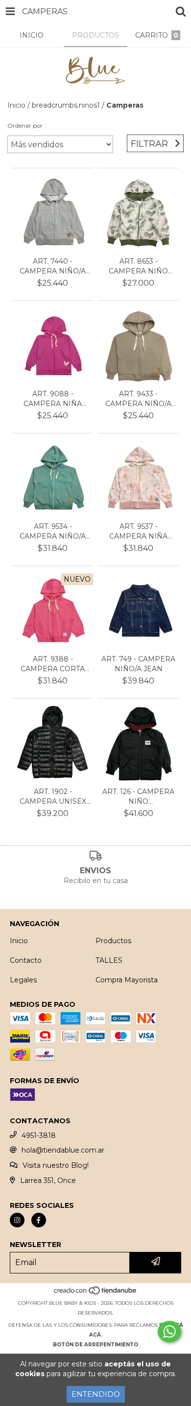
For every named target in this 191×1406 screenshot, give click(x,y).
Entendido (96, 1394)
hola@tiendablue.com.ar (63, 1150)
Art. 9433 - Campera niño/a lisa (138, 398)
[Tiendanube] (96, 1293)
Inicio (16, 105)
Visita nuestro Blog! (56, 1165)
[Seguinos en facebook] (38, 1220)
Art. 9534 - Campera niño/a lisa (53, 531)
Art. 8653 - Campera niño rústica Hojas (138, 266)
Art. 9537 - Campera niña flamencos (138, 531)
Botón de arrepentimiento (95, 1344)
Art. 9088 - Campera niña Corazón (53, 398)
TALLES (109, 960)
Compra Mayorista (127, 979)
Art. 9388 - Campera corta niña (53, 664)
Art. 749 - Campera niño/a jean (138, 664)
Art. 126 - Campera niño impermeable (138, 796)
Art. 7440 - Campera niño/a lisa (53, 266)
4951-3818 (39, 1135)
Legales (23, 979)
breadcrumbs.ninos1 (66, 105)
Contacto (26, 960)
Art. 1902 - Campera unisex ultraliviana (53, 796)
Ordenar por (25, 125)
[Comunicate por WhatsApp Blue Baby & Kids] (169, 1331)
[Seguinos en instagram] (17, 1220)
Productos (113, 940)
